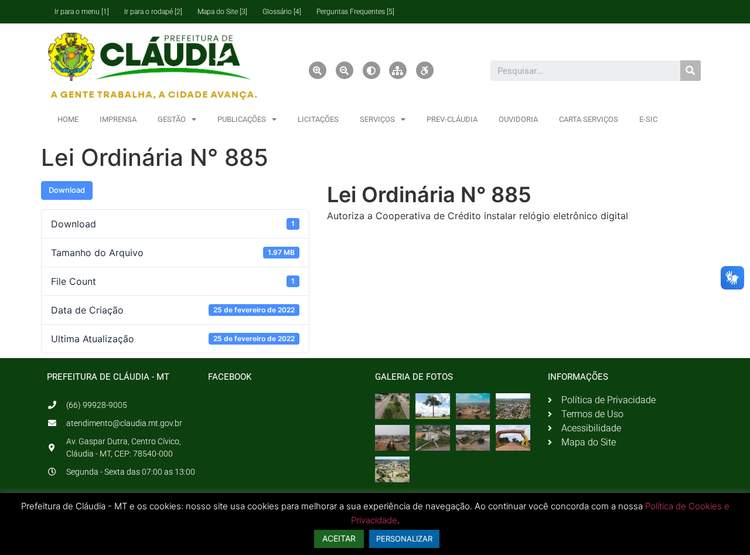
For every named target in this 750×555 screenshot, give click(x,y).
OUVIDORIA (518, 119)
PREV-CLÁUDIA (452, 119)
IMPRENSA (118, 119)
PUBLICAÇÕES (241, 119)
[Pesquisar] (690, 70)
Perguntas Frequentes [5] (355, 12)
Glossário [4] (281, 12)
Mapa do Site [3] (222, 12)
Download (67, 190)
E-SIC (648, 119)
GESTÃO (172, 119)
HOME (68, 119)
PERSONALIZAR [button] (404, 538)
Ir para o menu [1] (81, 12)
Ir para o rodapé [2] (153, 12)
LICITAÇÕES (318, 119)
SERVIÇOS (377, 119)
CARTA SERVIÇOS (588, 119)
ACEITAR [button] (339, 538)
